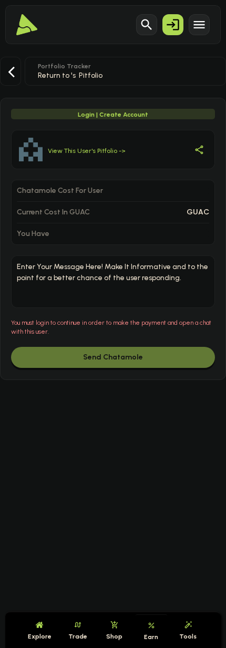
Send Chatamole (113, 357)
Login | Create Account (113, 114)
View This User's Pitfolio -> (87, 151)
